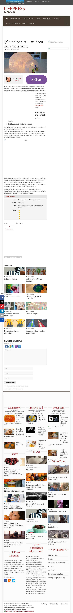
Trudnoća (30, 465)
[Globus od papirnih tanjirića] (36, 288)
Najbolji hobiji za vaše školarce (35, 505)
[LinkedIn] (2, 311)
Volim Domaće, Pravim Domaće (14, 423)
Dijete (7, 488)
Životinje (52, 540)
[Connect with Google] (9, 346)
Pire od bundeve (19, 444)
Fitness (14, 453)
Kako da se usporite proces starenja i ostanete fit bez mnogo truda (13, 473)
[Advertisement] (17, 242)
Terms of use (64, 604)
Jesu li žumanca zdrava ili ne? (41, 418)
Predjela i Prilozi (10, 436)
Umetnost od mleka (12, 296)
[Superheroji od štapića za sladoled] (36, 323)
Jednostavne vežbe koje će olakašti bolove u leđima (13, 544)
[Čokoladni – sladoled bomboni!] (36, 528)
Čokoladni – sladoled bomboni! (34, 538)
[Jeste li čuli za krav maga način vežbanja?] (14, 498)
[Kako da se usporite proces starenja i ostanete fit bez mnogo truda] (14, 462)
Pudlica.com (20, 3)
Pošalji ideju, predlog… (57, 578)
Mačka (51, 509)
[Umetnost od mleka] (14, 288)
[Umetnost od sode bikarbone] (14, 305)
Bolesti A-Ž (31, 410)
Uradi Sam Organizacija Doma (57, 426)
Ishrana (29, 482)
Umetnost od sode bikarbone (11, 315)
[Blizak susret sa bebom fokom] (58, 534)
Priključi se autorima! (57, 563)
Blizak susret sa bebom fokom (57, 543)
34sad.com (10, 3)
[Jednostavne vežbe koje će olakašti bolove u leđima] (14, 534)
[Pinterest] (2, 306)
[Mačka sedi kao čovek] (58, 504)
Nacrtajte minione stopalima (11, 332)
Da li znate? (14, 410)
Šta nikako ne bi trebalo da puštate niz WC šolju (64, 420)
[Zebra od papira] (14, 271)
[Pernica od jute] (36, 305)
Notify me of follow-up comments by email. (17, 386)
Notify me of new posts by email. (14, 389)
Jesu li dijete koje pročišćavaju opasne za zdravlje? (13, 525)
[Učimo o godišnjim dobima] (36, 271)
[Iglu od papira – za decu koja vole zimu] (25, 62)
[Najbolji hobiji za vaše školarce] (36, 496)
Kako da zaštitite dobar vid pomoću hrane (42, 431)
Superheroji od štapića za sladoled (35, 332)
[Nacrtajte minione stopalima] (14, 323)
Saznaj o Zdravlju (36, 413)
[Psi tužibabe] (58, 519)
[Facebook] (2, 297)
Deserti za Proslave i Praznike (14, 412)
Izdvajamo (8, 446)
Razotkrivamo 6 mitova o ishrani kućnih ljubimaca (64, 437)
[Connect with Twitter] (13, 346)
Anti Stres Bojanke (59, 410)
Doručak (9, 413)
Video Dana (58, 461)
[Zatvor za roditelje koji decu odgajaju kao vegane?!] (36, 477)
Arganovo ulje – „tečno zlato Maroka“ (42, 444)
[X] (2, 302)
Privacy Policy (54, 604)
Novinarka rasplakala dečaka (57, 495)
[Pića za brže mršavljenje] (14, 483)
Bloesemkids (39, 105)
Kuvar (37, 1)
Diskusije (29, 1)
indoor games (13, 257)
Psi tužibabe (53, 527)
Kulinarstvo (14, 407)
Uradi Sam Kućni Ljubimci (58, 413)
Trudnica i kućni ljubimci (33, 469)
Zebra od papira (10, 279)
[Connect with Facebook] (6, 346)
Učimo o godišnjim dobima (34, 280)
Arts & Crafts (16, 49)
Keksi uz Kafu (18, 413)
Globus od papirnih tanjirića (34, 297)
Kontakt (51, 570)
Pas (50, 475)
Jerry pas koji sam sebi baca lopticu (57, 478)
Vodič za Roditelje (32, 501)
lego (20, 257)
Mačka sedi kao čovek (57, 512)
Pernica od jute (32, 314)
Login (50, 559)
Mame (7, 49)
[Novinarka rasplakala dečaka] (58, 486)
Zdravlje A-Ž (36, 407)
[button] (67, 23)
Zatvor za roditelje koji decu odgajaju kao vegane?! (35, 487)
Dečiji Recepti (31, 534)
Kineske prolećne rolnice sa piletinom (20, 432)
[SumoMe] (2, 320)
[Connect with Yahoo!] (16, 346)
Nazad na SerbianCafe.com (15, 1)
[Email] (2, 315)
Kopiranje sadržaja (55, 574)
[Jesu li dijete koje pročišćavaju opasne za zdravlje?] (14, 515)
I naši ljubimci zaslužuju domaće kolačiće (64, 454)
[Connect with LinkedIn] (19, 346)
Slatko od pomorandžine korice (20, 418)
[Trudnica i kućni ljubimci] (36, 460)
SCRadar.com (46, 1)
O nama (51, 566)
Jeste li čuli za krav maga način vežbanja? (13, 507)
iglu (6, 257)
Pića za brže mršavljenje (14, 491)
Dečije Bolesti (40, 410)
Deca (51, 492)
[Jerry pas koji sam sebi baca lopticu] (58, 469)
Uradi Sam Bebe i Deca (58, 412)
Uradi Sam (58, 407)
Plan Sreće (36, 412)
